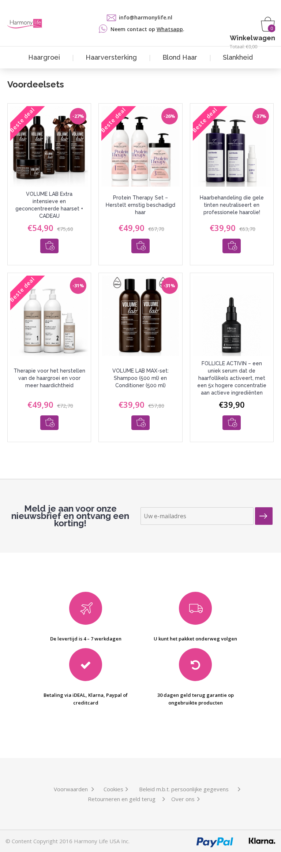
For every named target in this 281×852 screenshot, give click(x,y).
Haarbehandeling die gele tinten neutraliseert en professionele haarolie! (232, 205)
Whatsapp (170, 29)
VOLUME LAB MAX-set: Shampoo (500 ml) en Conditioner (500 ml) (140, 378)
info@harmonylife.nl (145, 17)
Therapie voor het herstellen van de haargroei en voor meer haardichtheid (49, 378)
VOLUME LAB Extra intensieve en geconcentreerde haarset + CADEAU (49, 205)
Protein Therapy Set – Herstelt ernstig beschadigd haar (140, 205)
